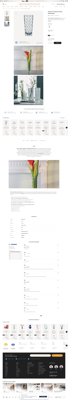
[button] (6, 336)
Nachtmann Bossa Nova (24, 233)
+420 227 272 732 (53, 372)
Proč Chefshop (40, 367)
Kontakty (28, 370)
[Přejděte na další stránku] (43, 315)
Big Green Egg (18, 370)
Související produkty (42, 140)
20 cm (22, 227)
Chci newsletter (57, 355)
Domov (6, 374)
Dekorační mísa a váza (24, 231)
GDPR (28, 371)
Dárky (64, 6)
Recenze (39, 364)
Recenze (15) (34, 140)
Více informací (30, 397)
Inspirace (56, 6)
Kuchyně (6, 364)
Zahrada (6, 370)
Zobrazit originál (27, 247)
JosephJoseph (18, 371)
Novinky (60, 6)
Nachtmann (22, 235)
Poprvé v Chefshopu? (41, 371)
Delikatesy (6, 367)
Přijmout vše (43, 396)
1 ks (21, 229)
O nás (39, 374)
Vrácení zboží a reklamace (30, 364)
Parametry (27, 140)
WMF (17, 364)
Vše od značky (62, 117)
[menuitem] (4, 6)
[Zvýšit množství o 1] (51, 42)
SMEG (17, 367)
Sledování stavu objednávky (42, 370)
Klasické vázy (23, 219)
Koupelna (6, 371)
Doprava (28, 367)
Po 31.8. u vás (50, 30)
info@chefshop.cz (53, 375)
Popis (23, 140)
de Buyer (17, 374)
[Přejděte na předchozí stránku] (39, 315)
